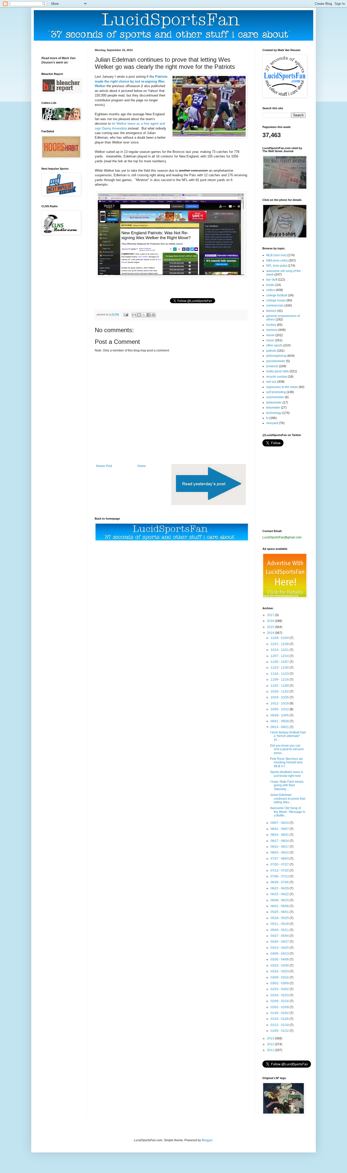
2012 (271, 1044)
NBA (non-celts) (277, 260)
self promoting (276, 392)
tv (267, 418)
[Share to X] (143, 314)
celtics (270, 290)
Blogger (207, 1140)
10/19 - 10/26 (280, 697)
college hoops (276, 300)
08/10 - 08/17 (280, 846)
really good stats (277, 371)
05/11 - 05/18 (280, 924)
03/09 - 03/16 (280, 977)
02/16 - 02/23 (280, 995)
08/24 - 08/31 (280, 835)
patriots (271, 350)
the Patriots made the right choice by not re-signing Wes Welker (131, 81)
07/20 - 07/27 (280, 864)
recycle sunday (276, 376)
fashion (271, 311)
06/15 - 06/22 (280, 894)
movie (270, 335)
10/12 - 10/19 (280, 703)
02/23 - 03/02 (280, 989)
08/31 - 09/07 (280, 829)
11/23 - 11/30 (280, 667)
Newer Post (104, 466)
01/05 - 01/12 (280, 1031)
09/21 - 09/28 (280, 721)
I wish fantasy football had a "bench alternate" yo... (288, 736)
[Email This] (134, 314)
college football (276, 295)
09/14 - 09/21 (280, 727)
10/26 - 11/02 (280, 691)
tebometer (273, 407)
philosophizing (276, 356)
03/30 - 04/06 (280, 959)
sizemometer (275, 397)
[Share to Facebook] (148, 314)
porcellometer (275, 361)
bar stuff (271, 279)
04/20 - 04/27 (280, 941)
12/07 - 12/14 (280, 656)
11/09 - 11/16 (280, 679)
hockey (271, 325)
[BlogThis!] (138, 314)
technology (273, 413)
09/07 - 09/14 (280, 823)
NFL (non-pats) (276, 265)
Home (141, 466)
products (272, 366)
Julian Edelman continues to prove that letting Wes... (287, 798)
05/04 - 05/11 (280, 930)
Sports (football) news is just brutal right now (286, 773)
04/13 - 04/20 (280, 948)
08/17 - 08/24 (280, 841)
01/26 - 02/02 (280, 1013)
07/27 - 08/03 (280, 858)
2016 (271, 621)
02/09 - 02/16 (280, 1001)
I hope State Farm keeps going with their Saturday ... (287, 785)
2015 (271, 627)
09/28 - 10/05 (280, 715)
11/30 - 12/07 (280, 662)
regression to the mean (282, 387)
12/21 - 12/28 (280, 644)
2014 (271, 633)
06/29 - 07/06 (280, 882)
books (270, 285)
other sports (274, 345)
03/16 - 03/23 (280, 971)
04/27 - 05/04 (280, 936)
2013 (271, 1038)
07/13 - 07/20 (280, 870)
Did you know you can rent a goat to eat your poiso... (287, 749)
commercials (275, 305)
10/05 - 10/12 (280, 709)
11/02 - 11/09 (280, 685)
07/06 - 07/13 (280, 876)
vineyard (272, 423)
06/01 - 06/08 (280, 906)
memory (271, 330)
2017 (271, 615)
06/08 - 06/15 (280, 900)
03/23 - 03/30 (280, 965)
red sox (271, 381)
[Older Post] (208, 504)
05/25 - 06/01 (280, 912)
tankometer (274, 402)
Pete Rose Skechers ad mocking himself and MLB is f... (286, 762)
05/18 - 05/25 (280, 918)
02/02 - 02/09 (280, 1007)
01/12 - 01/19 (280, 1025)
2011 (271, 1050)
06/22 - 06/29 (280, 888)
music (270, 340)
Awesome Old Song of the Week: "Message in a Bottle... (287, 811)
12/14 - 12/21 (280, 650)
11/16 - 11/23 (280, 674)
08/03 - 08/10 (280, 852)
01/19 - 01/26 (280, 1019)
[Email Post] (125, 314)
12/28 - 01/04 (280, 638)
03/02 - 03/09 (280, 983)
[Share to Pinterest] (153, 314)
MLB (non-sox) (276, 255)
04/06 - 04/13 (280, 953)
